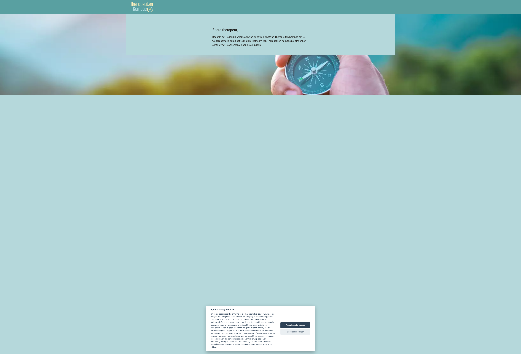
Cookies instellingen (295, 332)
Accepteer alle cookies (295, 325)
